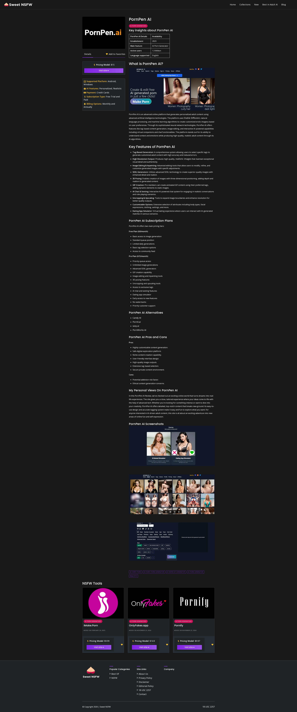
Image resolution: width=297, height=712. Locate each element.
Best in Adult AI (270, 4)
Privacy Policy (145, 678)
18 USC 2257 (145, 690)
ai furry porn (135, 572)
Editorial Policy (146, 686)
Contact (143, 694)
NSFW (114, 678)
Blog (283, 4)
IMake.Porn (91, 625)
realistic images (183, 158)
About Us (143, 673)
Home (233, 4)
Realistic (133, 576)
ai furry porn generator (154, 572)
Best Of (115, 673)
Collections (244, 4)
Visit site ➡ (104, 70)
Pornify (178, 625)
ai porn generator (195, 572)
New (256, 4)
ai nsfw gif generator (176, 572)
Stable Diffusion (192, 118)
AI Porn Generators (138, 26)
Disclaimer (144, 682)
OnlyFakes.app (138, 625)
